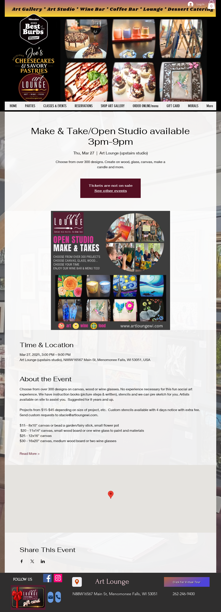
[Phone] (58, 597)
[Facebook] (47, 578)
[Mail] (50, 597)
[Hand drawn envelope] (28, 597)
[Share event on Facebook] (22, 561)
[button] (211, 4)
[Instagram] (58, 578)
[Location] (77, 582)
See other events (110, 190)
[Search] (211, 55)
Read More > (30, 453)
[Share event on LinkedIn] (43, 561)
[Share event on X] (32, 561)
